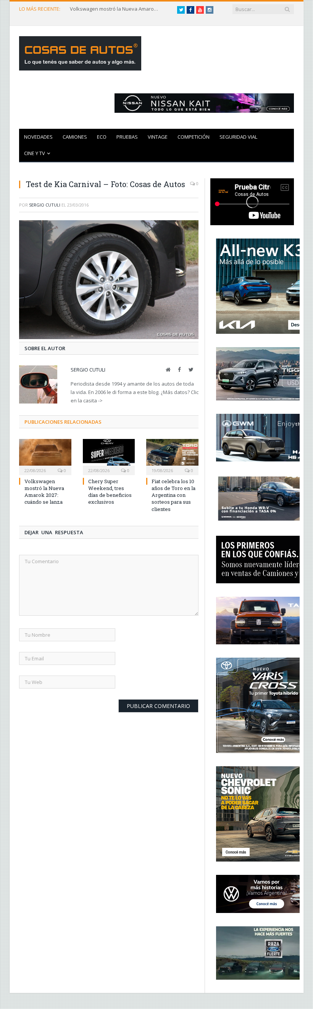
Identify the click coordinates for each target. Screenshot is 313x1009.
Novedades (38, 136)
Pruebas (127, 136)
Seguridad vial (238, 136)
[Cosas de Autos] (80, 51)
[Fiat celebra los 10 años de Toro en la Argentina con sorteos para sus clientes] (172, 456)
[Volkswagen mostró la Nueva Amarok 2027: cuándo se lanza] (45, 456)
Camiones (75, 136)
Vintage (158, 136)
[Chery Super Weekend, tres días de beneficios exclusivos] (109, 456)
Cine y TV (34, 153)
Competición (193, 136)
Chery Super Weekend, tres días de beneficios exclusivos (110, 492)
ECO (101, 136)
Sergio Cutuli (44, 205)
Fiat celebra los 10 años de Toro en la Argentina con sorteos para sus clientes (173, 495)
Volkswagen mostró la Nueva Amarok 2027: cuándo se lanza (115, 9)
